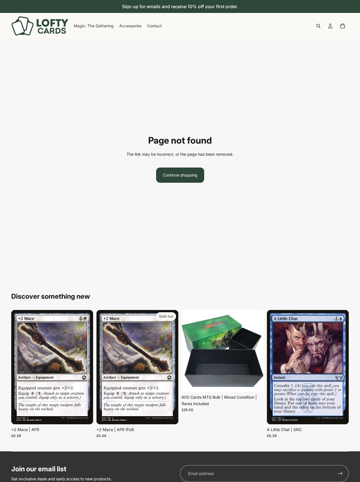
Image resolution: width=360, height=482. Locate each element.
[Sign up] (340, 473)
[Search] (318, 26)
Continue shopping (180, 175)
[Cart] (342, 26)
